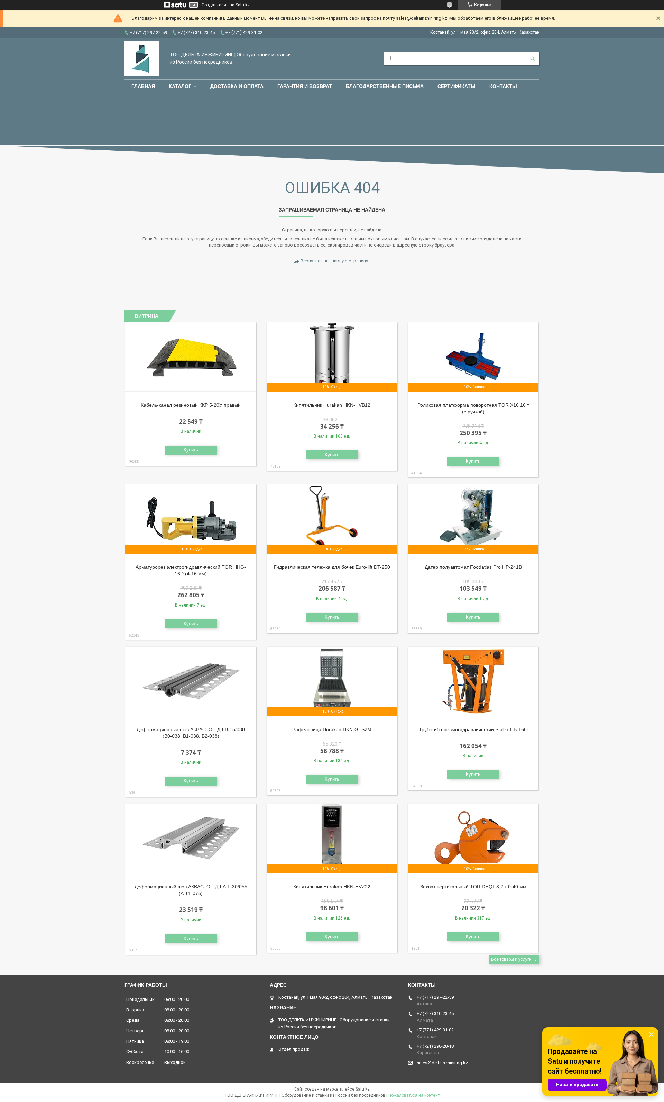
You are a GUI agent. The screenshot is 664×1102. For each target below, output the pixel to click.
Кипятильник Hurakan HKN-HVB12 (331, 405)
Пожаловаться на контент (414, 1095)
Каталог (180, 86)
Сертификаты (456, 86)
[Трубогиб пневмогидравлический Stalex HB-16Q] (473, 681)
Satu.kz (363, 1089)
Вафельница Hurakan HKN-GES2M (331, 729)
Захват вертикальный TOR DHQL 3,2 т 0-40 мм (473, 886)
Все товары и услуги (511, 959)
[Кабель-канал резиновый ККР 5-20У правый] (190, 357)
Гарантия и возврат (304, 86)
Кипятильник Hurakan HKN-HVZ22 (331, 886)
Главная (143, 86)
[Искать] (533, 58)
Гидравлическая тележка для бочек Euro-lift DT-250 (332, 567)
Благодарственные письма (385, 86)
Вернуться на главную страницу (334, 260)
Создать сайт (215, 4)
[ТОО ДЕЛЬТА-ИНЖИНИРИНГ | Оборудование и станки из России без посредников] (141, 58)
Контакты (503, 86)
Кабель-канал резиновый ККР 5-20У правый (191, 405)
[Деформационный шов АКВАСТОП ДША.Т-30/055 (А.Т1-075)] (190, 838)
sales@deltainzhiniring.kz (442, 1062)
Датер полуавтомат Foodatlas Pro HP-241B (473, 567)
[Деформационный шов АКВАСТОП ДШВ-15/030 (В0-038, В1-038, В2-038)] (190, 681)
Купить (191, 450)
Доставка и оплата (237, 86)
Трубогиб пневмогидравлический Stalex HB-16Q (473, 729)
